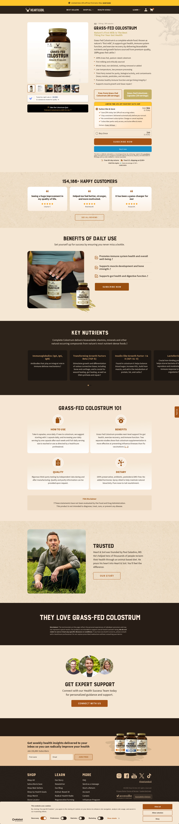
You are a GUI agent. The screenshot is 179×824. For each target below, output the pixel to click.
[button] (95, 24)
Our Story (107, 575)
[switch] (64, 818)
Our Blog (59, 788)
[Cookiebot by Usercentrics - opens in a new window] (17, 820)
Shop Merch (32, 796)
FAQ (84, 780)
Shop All (87, 10)
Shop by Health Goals (37, 792)
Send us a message (91, 784)
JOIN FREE (83, 757)
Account (86, 792)
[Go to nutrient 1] (88, 385)
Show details (112, 818)
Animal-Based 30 (62, 792)
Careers (86, 796)
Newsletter (60, 784)
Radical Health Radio (64, 796)
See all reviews (89, 217)
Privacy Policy (121, 791)
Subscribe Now (122, 141)
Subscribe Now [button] (112, 286)
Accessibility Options (143, 797)
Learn (135, 10)
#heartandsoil (145, 781)
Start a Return (89, 788)
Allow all (157, 807)
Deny (157, 819)
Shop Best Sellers (35, 788)
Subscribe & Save (34, 784)
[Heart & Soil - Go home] (35, 10)
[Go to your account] (145, 10)
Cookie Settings (145, 791)
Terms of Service (133, 791)
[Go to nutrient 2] (90, 385)
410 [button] (95, 24)
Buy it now (123, 149)
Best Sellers (73, 10)
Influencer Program (91, 800)
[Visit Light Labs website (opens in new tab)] (30, 98)
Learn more (122, 165)
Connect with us (89, 703)
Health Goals (104, 10)
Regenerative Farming (64, 800)
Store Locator (33, 800)
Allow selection (157, 813)
